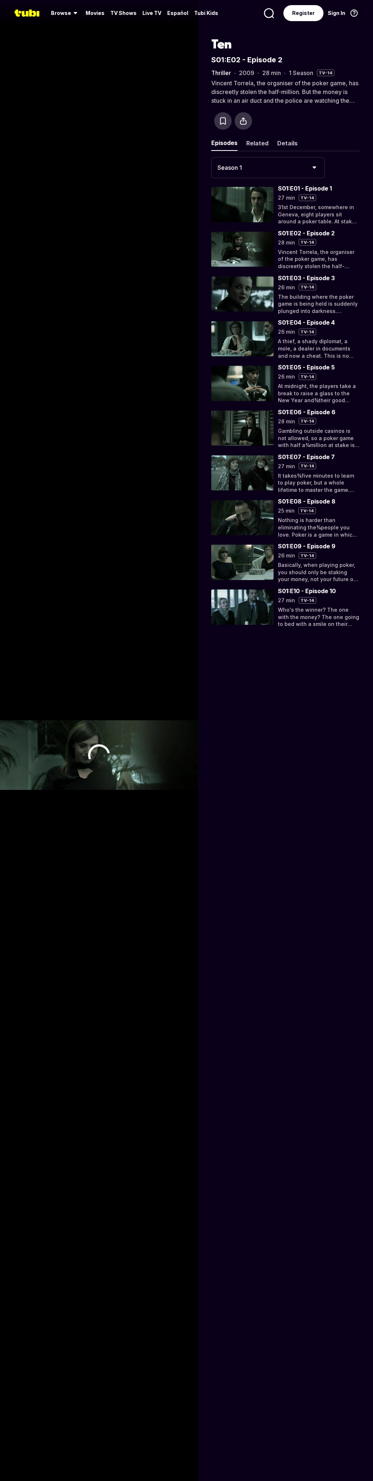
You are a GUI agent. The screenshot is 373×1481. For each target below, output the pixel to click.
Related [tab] (257, 143)
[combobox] (268, 167)
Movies (95, 13)
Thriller (221, 73)
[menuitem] (65, 13)
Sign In (336, 13)
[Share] (243, 121)
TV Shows (123, 13)
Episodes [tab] (224, 142)
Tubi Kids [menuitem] (206, 13)
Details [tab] (287, 143)
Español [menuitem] (177, 13)
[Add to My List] (223, 121)
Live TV (151, 13)
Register (303, 13)
